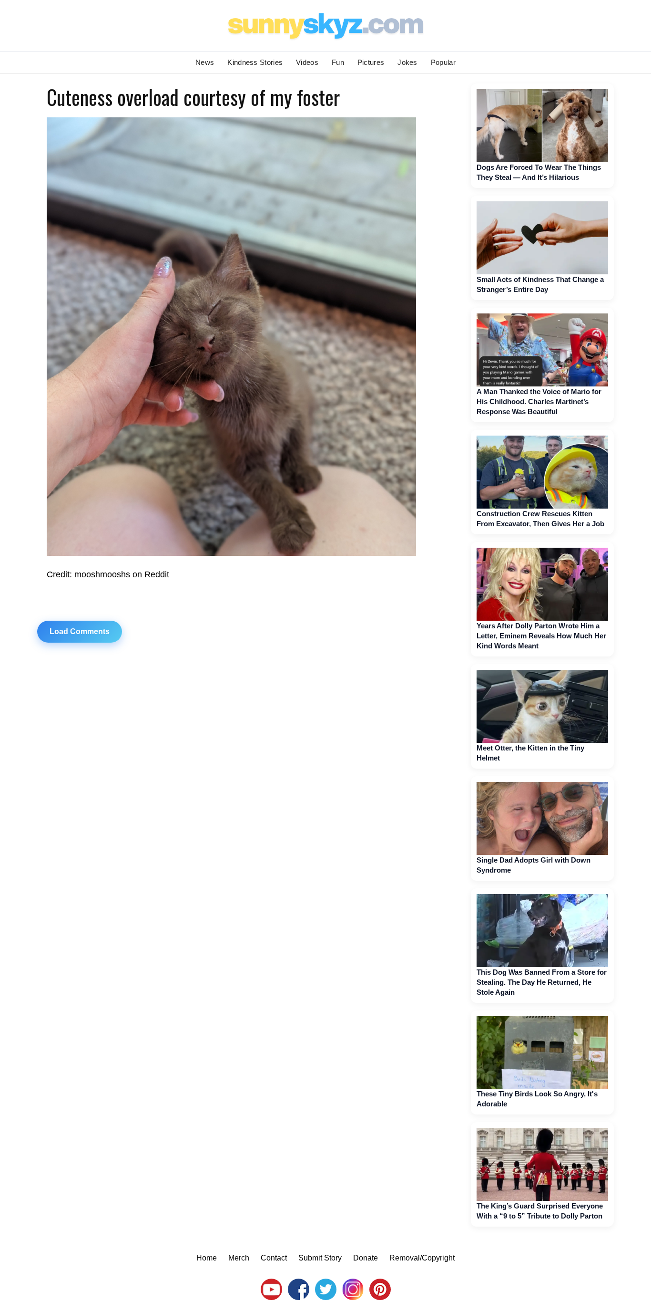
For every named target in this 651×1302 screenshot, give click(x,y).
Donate (365, 1258)
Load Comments (80, 631)
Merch (238, 1258)
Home (206, 1258)
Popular (443, 62)
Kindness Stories (255, 62)
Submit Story (320, 1258)
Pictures (370, 62)
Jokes (407, 62)
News (204, 62)
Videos (307, 62)
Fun (338, 62)
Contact (274, 1258)
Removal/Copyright (422, 1258)
